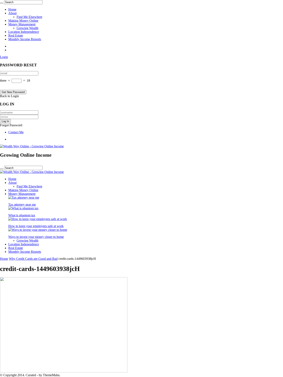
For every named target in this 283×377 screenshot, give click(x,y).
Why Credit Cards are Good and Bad (33, 258)
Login (4, 57)
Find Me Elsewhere (29, 17)
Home (12, 9)
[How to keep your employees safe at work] (37, 219)
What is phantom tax (21, 215)
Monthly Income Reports (24, 39)
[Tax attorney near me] (23, 197)
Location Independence (23, 31)
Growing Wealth (27, 28)
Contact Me (16, 132)
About (12, 13)
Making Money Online (23, 20)
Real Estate (15, 35)
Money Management (21, 24)
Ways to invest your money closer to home (36, 237)
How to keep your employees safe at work (36, 226)
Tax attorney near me (22, 204)
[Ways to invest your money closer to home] (37, 229)
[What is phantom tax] (23, 208)
